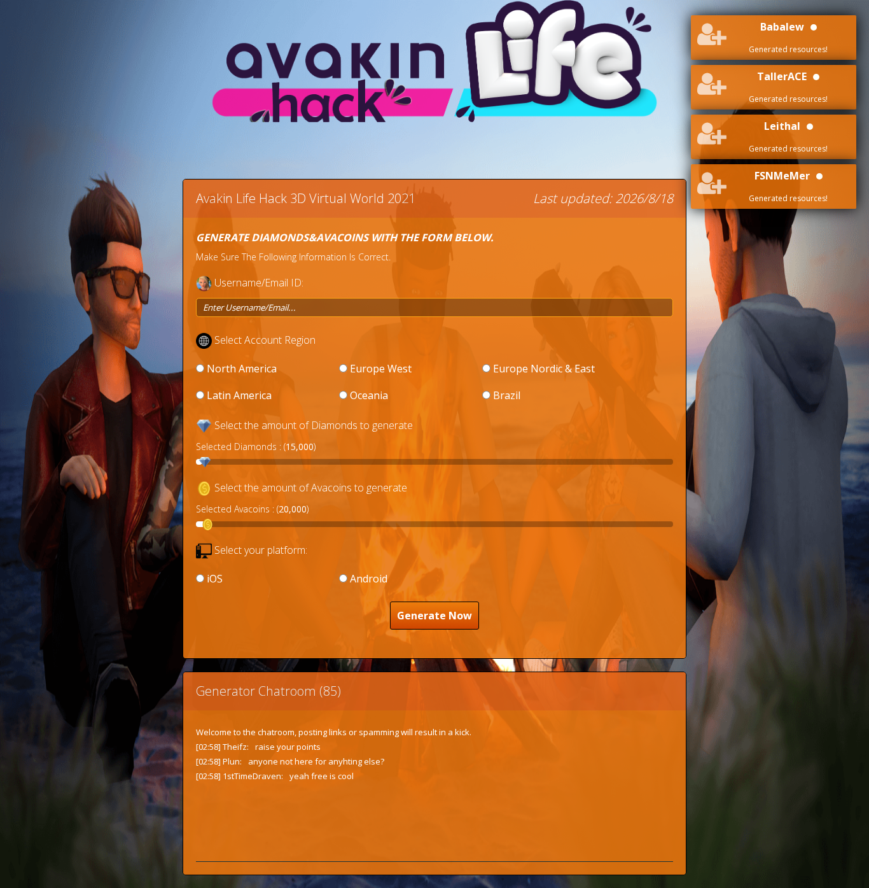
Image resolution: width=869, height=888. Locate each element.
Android (368, 579)
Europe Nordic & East (544, 369)
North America (242, 369)
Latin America (239, 395)
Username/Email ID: (258, 283)
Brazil (506, 395)
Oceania (369, 395)
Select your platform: (260, 550)
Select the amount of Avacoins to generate (310, 488)
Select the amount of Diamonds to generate (313, 425)
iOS (215, 579)
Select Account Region (265, 340)
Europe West (381, 369)
